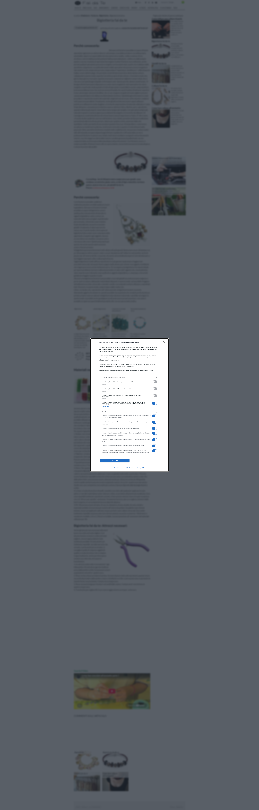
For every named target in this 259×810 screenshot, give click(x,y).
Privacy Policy (141, 468)
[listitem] (129, 377)
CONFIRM (115, 460)
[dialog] (129, 405)
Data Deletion (118, 468)
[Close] (164, 342)
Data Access (129, 468)
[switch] (154, 381)
